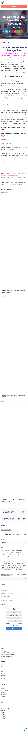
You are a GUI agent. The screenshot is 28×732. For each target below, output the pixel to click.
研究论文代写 (17, 563)
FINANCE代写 (9, 554)
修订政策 (3, 714)
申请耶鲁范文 (15, 175)
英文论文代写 (4, 569)
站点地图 (3, 718)
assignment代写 (9, 182)
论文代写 (15, 569)
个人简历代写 (4, 558)
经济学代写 (9, 565)
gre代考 (17, 173)
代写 (9, 558)
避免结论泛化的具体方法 (6, 596)
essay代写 (13, 552)
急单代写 (9, 559)
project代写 (9, 556)
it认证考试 (3, 668)
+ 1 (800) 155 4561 (8, 707)
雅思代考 (3, 671)
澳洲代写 (9, 561)
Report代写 (21, 556)
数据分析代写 (19, 559)
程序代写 (22, 563)
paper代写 (22, 177)
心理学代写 (4, 559)
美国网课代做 (8, 175)
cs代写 (3, 42)
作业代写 (7, 42)
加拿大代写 (18, 558)
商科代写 (23, 558)
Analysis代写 (4, 550)
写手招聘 (17, 177)
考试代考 (8, 567)
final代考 (3, 554)
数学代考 (3, 175)
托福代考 (3, 696)
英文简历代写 (18, 567)
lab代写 (23, 72)
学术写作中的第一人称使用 (7, 593)
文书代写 (3, 692)
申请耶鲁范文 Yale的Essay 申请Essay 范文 (14, 519)
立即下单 (3, 710)
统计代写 (14, 565)
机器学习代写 (21, 184)
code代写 (3, 552)
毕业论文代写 (4, 561)
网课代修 (24, 565)
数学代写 (13, 559)
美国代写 (3, 567)
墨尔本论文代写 (23, 173)
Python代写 (15, 556)
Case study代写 (19, 550)
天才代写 (8, 177)
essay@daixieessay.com (9, 708)
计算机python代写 (10, 173)
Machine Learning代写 (11, 184)
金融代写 (20, 569)
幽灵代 (12, 177)
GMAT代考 (3, 694)
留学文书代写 (4, 563)
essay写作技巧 (19, 552)
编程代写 (19, 565)
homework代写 (22, 182)
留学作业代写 (20, 561)
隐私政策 (3, 716)
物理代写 (14, 561)
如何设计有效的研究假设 (6, 600)
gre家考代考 (3, 673)
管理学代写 (4, 565)
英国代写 (13, 567)
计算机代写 (10, 569)
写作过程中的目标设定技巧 (7, 587)
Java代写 (23, 554)
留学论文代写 (10, 563)
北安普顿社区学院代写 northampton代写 (13, 512)
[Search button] (25, 579)
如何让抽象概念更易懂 (6, 590)
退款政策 (3, 712)
